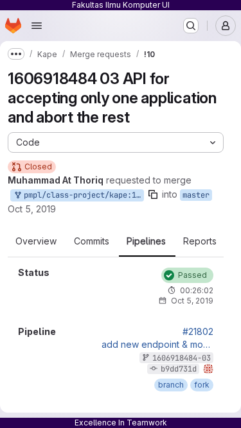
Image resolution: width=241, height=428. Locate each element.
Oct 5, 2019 (32, 208)
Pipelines (146, 241)
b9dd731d (179, 369)
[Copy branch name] (153, 194)
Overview (36, 241)
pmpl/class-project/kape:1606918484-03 (81, 195)
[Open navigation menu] (36, 25)
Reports (200, 241)
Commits (91, 241)
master (196, 195)
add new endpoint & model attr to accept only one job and (157, 344)
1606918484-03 (181, 358)
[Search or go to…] (191, 25)
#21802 (198, 332)
